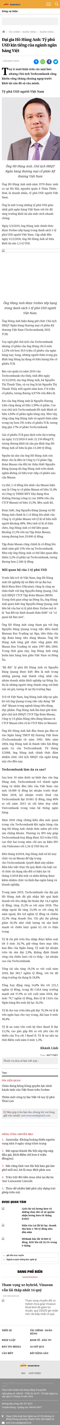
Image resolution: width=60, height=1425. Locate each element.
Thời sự (7, 1330)
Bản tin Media (11, 1346)
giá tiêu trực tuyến (15, 1255)
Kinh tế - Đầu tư (41, 1340)
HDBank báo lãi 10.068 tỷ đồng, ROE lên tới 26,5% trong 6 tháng (39, 1242)
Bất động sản (39, 1353)
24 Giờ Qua (37, 1346)
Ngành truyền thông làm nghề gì (21, 1259)
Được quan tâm (14, 1202)
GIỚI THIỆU (34, 1373)
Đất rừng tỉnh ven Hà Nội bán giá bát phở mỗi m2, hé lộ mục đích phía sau (28, 1168)
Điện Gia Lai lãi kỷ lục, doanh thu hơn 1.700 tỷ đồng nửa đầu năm (39, 1229)
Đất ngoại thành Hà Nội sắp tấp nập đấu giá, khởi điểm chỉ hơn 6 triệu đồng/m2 (27, 1154)
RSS (23, 1373)
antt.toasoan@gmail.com (35, 1115)
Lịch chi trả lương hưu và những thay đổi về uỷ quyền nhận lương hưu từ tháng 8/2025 (38, 1213)
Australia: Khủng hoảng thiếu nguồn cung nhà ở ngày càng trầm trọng (28, 1141)
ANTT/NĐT (52, 1055)
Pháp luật (9, 1340)
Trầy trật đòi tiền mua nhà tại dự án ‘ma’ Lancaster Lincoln (28, 1179)
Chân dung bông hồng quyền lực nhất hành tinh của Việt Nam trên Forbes (27, 1088)
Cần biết (7, 1353)
